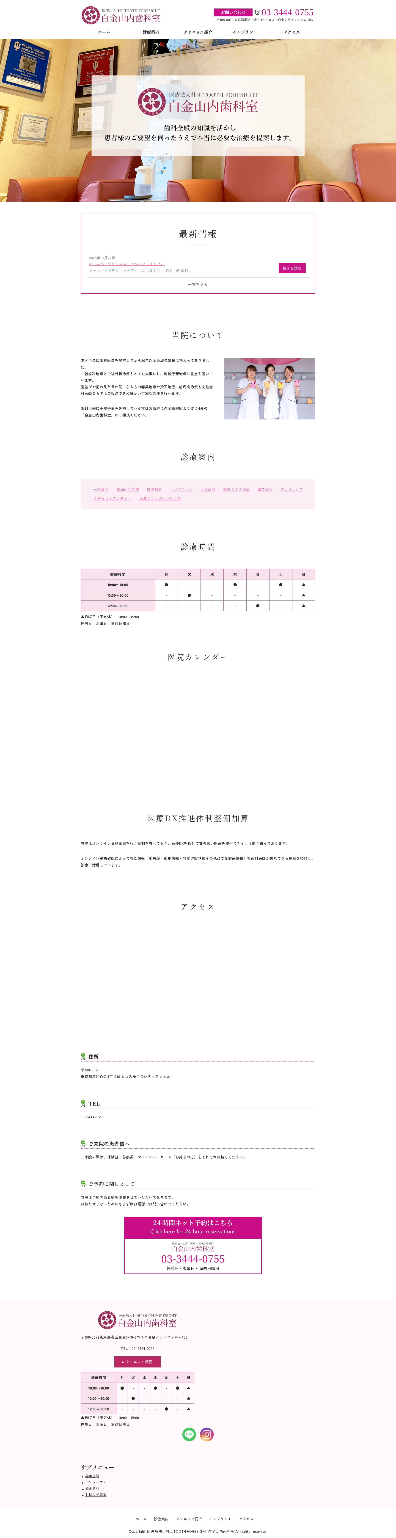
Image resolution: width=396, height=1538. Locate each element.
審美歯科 (265, 489)
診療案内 (151, 32)
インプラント (245, 32)
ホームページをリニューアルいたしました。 (127, 263)
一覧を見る (198, 284)
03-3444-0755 (143, 1348)
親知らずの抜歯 (236, 489)
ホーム (104, 32)
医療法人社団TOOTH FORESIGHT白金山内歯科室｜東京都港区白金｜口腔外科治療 (121, 15)
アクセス (292, 32)
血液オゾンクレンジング (160, 498)
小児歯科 (207, 489)
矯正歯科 (154, 489)
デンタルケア (291, 489)
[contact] (193, 1274)
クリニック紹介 (198, 32)
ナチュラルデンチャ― (112, 498)
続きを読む (292, 268)
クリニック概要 (139, 1361)
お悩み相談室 (96, 1494)
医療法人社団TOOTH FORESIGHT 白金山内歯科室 (192, 1531)
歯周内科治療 (127, 489)
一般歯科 (101, 489)
